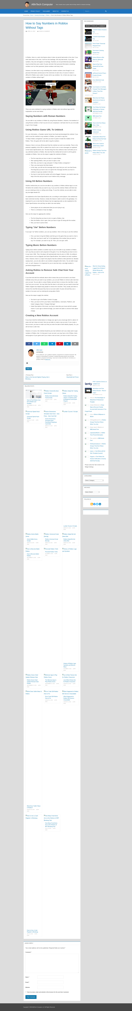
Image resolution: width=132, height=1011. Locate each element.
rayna (91, 451)
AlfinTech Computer (42, 4)
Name (27, 977)
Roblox (28, 368)
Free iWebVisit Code (98, 80)
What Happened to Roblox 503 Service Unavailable (68, 698)
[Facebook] (94, 504)
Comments (102, 26)
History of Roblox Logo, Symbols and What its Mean (69, 665)
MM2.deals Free (97, 116)
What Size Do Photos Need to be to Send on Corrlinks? (99, 100)
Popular (94, 26)
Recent (88, 26)
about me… (48, 359)
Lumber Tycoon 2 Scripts (70, 526)
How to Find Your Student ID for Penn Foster (98, 66)
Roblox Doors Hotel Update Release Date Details (33, 681)
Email (27, 982)
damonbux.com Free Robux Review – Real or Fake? (99, 390)
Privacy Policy (35, 11)
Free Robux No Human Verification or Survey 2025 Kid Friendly (99, 109)
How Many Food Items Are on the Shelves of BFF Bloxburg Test (51, 824)
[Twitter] (97, 504)
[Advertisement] (52, 43)
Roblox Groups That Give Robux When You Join (98, 422)
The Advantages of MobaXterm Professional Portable (97, 400)
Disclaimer (46, 11)
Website (27, 987)
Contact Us (65, 11)
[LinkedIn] (100, 504)
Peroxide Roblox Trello (51, 551)
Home (26, 11)
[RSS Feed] (91, 504)
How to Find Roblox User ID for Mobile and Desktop (34, 401)
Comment (28, 952)
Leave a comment (44, 31)
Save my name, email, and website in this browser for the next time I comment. (48, 992)
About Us (56, 11)
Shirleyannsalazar (95, 443)
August (92, 456)
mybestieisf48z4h (95, 432)
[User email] (27, 363)
